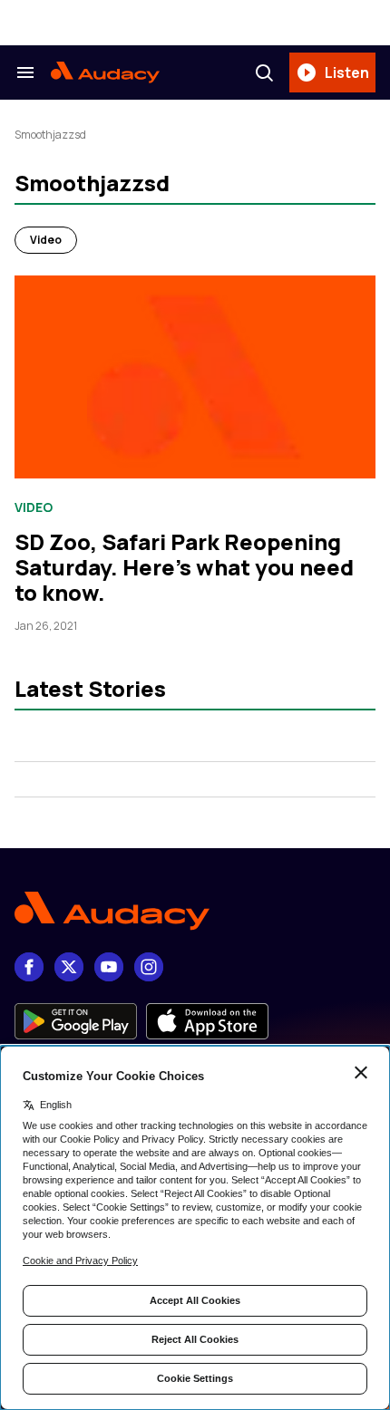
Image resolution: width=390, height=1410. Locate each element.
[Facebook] (29, 966)
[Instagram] (148, 966)
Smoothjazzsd (50, 134)
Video (46, 239)
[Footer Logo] (195, 911)
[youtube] (108, 966)
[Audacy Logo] (105, 72)
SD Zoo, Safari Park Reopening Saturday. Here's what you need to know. (184, 566)
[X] (68, 966)
